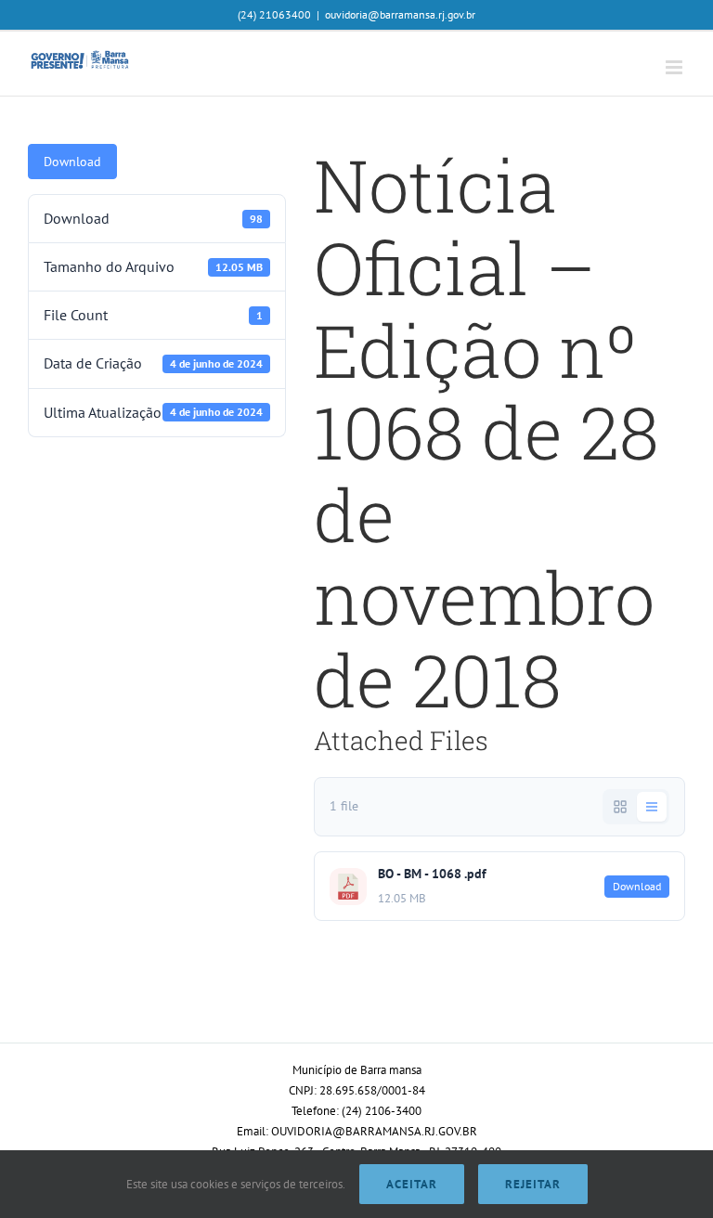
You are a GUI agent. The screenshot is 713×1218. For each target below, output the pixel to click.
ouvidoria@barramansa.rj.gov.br (400, 14)
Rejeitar (533, 1184)
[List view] (652, 807)
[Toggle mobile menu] (675, 67)
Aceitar (411, 1184)
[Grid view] (620, 807)
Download (72, 161)
